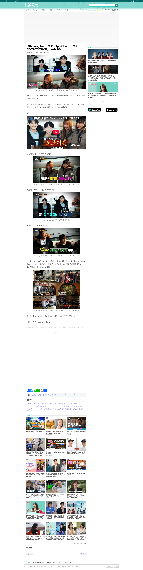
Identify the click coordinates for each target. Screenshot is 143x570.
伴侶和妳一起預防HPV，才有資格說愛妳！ (55, 452)
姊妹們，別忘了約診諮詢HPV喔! (76, 473)
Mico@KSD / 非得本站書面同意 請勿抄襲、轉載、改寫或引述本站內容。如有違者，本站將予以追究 (55, 327)
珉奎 (49, 395)
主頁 (25, 562)
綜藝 (28, 52)
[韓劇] (51, 10)
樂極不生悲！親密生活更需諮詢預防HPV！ (76, 432)
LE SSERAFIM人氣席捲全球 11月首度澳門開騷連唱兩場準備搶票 (102, 61)
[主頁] (28, 10)
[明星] (43, 10)
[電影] (59, 10)
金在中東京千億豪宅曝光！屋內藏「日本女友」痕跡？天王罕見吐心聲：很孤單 (35, 496)
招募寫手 (76, 566)
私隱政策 (64, 566)
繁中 (133, 1)
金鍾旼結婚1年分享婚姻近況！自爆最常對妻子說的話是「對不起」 (76, 452)
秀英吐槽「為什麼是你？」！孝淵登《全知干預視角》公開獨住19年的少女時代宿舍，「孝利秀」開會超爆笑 (35, 517)
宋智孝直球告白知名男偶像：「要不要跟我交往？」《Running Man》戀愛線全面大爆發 (35, 538)
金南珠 (45, 395)
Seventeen (60, 395)
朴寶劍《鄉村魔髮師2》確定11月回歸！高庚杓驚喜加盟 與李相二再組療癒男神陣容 (55, 474)
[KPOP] (36, 10)
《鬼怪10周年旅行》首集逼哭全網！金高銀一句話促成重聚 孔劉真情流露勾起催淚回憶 (76, 517)
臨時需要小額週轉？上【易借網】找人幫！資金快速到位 (55, 495)
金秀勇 (39, 395)
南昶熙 (34, 395)
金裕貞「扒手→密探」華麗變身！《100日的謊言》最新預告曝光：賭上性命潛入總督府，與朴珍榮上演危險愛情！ (102, 78)
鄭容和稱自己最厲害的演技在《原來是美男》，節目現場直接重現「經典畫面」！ (55, 517)
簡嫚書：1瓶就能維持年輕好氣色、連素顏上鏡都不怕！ (54, 432)
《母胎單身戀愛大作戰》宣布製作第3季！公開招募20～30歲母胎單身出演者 (35, 474)
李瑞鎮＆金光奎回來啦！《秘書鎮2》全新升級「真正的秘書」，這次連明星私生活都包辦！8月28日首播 (55, 538)
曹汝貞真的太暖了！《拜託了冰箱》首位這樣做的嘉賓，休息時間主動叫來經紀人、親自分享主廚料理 (76, 538)
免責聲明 (57, 566)
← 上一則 (29, 554)
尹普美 (54, 395)
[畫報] (67, 10)
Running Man (68, 395)
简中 (138, 1)
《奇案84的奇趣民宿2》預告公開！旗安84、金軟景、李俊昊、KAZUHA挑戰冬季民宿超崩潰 (34, 453)
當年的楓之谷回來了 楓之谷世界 (35, 431)
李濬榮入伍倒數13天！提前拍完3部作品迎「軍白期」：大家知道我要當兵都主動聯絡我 (76, 496)
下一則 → (83, 554)
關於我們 (51, 566)
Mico (48, 52)
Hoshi (75, 395)
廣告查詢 (70, 566)
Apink (80, 395)
